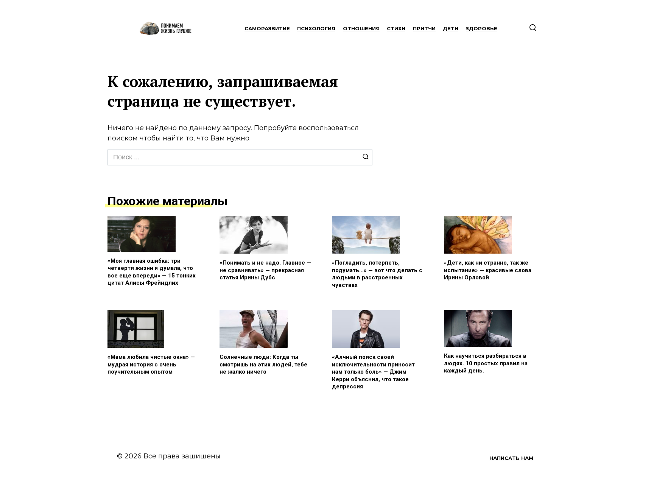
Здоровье (481, 28)
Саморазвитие (267, 28)
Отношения (361, 28)
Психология (316, 28)
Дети (450, 28)
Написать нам (511, 458)
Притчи (424, 28)
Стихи (396, 28)
